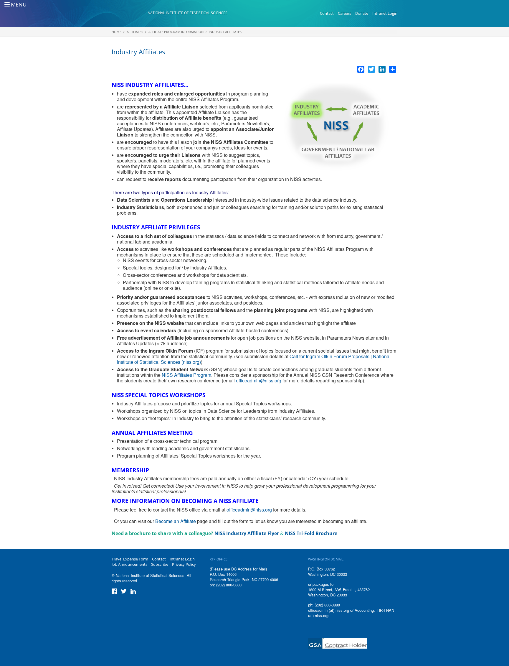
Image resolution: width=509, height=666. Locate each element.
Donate (361, 13)
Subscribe (159, 564)
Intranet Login (384, 13)
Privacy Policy (184, 564)
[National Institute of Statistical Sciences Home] (130, 13)
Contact (327, 13)
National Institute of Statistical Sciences (187, 12)
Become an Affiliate (175, 521)
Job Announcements (129, 564)
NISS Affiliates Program (186, 374)
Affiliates (135, 31)
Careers (344, 13)
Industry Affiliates (225, 31)
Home (116, 31)
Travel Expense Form (130, 559)
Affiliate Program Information (176, 31)
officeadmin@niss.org (258, 380)
